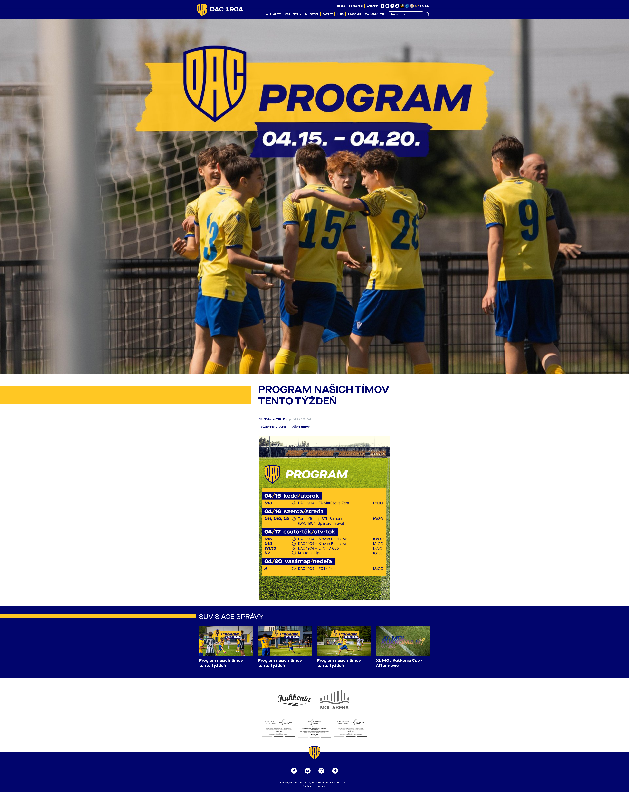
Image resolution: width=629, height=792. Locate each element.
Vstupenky (293, 14)
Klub (340, 14)
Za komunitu (374, 14)
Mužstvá (311, 14)
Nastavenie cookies (314, 786)
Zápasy (327, 14)
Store (341, 6)
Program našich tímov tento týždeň (221, 663)
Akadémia (354, 14)
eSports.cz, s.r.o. (339, 782)
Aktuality (273, 14)
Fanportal (356, 6)
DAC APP (372, 6)
